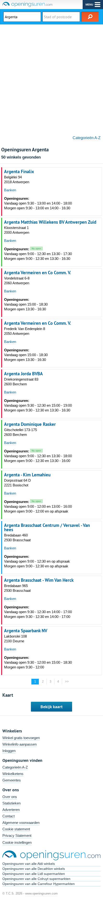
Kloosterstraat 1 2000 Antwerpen (16, 230)
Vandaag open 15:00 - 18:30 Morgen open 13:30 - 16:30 (26, 304)
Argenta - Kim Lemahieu (27, 475)
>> (67, 681)
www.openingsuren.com (41, 893)
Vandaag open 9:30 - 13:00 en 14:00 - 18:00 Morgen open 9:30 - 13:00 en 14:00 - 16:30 (38, 203)
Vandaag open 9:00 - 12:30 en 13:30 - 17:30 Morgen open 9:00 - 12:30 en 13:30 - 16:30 (38, 254)
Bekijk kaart (51, 706)
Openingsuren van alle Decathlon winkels (33, 869)
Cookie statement (16, 829)
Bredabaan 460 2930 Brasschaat (17, 537)
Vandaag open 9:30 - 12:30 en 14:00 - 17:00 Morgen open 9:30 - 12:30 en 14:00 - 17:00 (38, 612)
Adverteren (11, 810)
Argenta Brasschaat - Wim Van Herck (39, 580)
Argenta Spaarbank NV (25, 630)
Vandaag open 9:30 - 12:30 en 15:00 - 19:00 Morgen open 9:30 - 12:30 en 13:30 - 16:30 (38, 405)
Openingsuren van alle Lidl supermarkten (33, 874)
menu (89, 4)
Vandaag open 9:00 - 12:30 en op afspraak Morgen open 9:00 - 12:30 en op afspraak (37, 561)
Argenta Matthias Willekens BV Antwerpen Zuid (50, 222)
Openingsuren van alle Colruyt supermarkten (36, 879)
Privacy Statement (16, 835)
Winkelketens (12, 774)
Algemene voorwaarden (21, 823)
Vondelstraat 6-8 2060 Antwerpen (16, 280)
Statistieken (11, 803)
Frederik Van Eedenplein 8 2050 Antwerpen (24, 331)
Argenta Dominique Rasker (30, 424)
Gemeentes (11, 780)
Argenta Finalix (19, 171)
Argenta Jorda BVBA (23, 373)
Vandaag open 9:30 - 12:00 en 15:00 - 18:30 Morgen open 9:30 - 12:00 (38, 662)
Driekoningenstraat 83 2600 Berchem (21, 381)
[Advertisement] (51, 78)
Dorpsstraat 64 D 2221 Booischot (17, 482)
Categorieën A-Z (87, 138)
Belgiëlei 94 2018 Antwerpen (16, 179)
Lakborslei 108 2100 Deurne (15, 638)
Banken (10, 190)
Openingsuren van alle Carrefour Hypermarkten (38, 884)
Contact (8, 816)
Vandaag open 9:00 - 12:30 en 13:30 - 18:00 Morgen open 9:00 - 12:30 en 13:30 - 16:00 (38, 456)
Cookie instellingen (17, 842)
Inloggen (9, 751)
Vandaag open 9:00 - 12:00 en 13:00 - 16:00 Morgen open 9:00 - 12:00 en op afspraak (38, 506)
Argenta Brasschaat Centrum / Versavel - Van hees (47, 527)
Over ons (9, 797)
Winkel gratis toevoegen (21, 738)
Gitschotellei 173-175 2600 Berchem (20, 432)
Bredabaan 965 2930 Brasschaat (17, 588)
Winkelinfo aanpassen (19, 744)
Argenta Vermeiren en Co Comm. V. (37, 272)
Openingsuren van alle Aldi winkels (28, 864)
